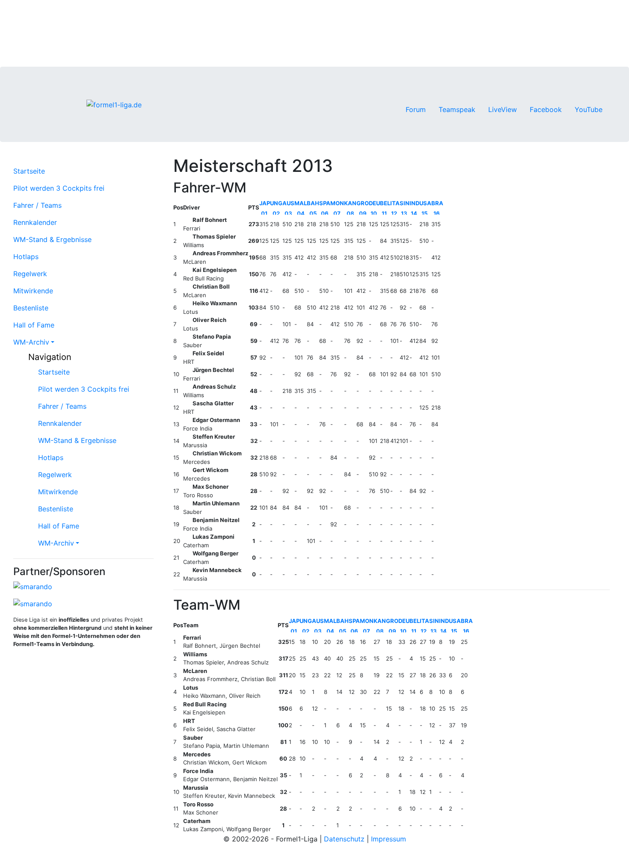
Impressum (388, 839)
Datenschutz (344, 839)
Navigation (48, 357)
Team (191, 625)
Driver (191, 207)
